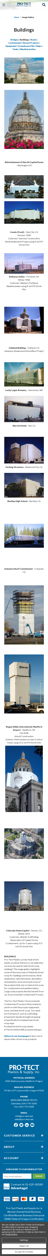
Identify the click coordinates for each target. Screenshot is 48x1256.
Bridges (14, 39)
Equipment (11, 46)
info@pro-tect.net (24, 1116)
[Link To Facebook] (16, 1126)
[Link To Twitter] (21, 1126)
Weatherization (28, 49)
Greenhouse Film (26, 46)
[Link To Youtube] (32, 1126)
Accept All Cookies (24, 1251)
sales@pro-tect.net (24, 1119)
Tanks (15, 49)
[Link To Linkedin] (27, 1126)
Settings (24, 1240)
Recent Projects (31, 43)
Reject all (24, 1245)
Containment (14, 43)
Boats (34, 39)
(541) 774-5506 (29, 1103)
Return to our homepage (16, 1036)
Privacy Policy (11, 1234)
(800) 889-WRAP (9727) (24, 1100)
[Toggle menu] (3, 4)
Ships (38, 46)
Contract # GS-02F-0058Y (27, 1184)
